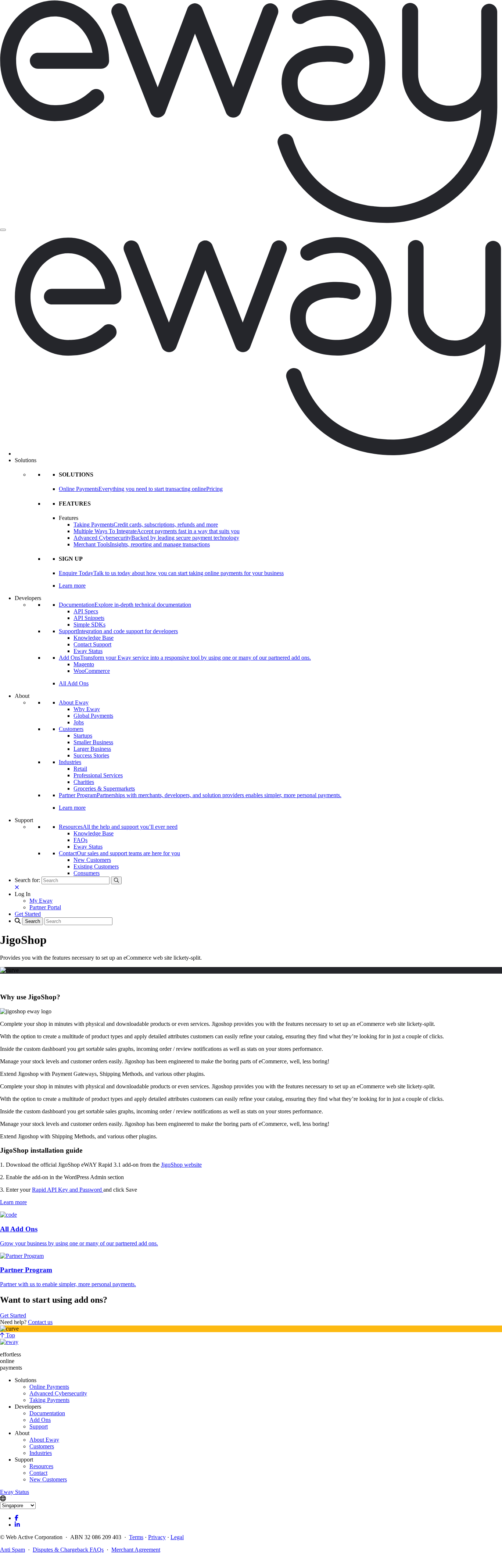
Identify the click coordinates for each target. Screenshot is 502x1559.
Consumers (86, 873)
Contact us (40, 1322)
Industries (70, 762)
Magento (83, 664)
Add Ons (40, 1420)
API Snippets (88, 618)
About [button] (22, 696)
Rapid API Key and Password (67, 1190)
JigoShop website (181, 1165)
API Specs (85, 611)
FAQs (80, 840)
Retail (80, 769)
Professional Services (98, 775)
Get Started (13, 1315)
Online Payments (49, 1387)
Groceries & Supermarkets (104, 788)
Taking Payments (49, 1400)
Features (68, 518)
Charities (83, 782)
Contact (38, 1473)
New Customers (92, 860)
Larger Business (92, 749)
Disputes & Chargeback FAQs (68, 1549)
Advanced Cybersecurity (58, 1393)
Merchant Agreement (135, 1549)
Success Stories (91, 755)
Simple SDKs (89, 624)
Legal (177, 1537)
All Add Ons (74, 683)
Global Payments (93, 716)
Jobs (78, 722)
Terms (136, 1537)
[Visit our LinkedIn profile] (17, 1524)
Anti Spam (12, 1549)
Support (38, 1426)
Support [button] (24, 820)
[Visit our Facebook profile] (16, 1518)
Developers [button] (28, 598)
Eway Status (88, 651)
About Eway (74, 702)
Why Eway (86, 709)
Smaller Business (93, 742)
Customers (71, 729)
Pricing (214, 489)
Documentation (47, 1413)
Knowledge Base (93, 638)
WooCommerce (91, 671)
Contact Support (92, 644)
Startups (82, 735)
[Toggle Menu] (3, 230)
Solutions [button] (25, 460)
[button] (23, 894)
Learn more (72, 585)
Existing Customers (96, 866)
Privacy (157, 1537)
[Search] (116, 880)
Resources (41, 1466)
